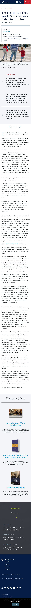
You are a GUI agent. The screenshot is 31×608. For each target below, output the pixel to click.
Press (7, 564)
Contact (7, 569)
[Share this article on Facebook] (15, 127)
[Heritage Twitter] (2, 588)
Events (7, 562)
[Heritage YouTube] (20, 588)
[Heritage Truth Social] (5, 588)
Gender (9, 8)
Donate (27, 2)
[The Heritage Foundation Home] (5, 2)
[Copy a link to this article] (20, 127)
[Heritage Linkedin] (14, 588)
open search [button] (20, 2)
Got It (15, 604)
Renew (7, 567)
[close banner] (30, 600)
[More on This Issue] (15, 518)
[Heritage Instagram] (11, 588)
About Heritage (10, 559)
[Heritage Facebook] (8, 588)
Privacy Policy (4, 594)
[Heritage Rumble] (17, 588)
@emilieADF (6, 31)
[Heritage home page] (2, 560)
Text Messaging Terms (6, 597)
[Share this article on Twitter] (10, 127)
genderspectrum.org (12, 243)
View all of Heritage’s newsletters (10, 578)
